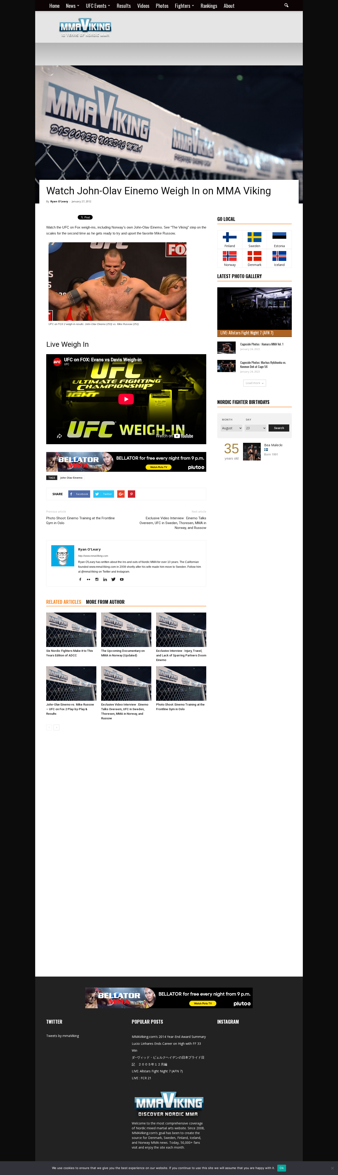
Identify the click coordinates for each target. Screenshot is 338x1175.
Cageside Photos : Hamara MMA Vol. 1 (261, 344)
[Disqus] (126, 798)
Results (124, 5)
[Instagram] (98, 580)
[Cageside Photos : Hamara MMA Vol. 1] (226, 348)
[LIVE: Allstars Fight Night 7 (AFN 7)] (254, 312)
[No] (332, 1168)
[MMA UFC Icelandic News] (279, 256)
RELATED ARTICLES (63, 601)
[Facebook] (82, 580)
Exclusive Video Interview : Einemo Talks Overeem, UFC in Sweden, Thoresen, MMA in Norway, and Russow (173, 523)
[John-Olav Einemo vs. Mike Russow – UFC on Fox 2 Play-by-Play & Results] (71, 683)
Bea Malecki (273, 445)
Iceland (279, 265)
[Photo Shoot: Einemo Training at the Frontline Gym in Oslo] (181, 683)
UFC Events (96, 5)
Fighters (182, 5)
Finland (229, 246)
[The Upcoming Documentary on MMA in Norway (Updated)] (126, 630)
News (71, 5)
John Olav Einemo (71, 477)
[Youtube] (123, 580)
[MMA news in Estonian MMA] (279, 237)
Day (248, 419)
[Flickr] (90, 580)
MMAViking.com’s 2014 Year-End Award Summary (169, 1036)
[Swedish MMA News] (229, 237)
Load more (253, 383)
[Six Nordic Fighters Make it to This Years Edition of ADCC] (71, 630)
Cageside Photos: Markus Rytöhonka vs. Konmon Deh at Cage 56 (263, 364)
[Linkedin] (107, 580)
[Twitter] (115, 580)
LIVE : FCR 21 (141, 1078)
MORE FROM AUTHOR (105, 601)
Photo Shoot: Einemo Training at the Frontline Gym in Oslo (80, 520)
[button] (286, 5)
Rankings (209, 5)
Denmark (254, 265)
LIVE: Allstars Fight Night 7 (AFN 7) (247, 333)
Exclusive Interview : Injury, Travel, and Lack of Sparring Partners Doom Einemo (181, 655)
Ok (282, 1168)
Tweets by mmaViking (62, 1036)
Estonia (279, 246)
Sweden (254, 246)
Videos (143, 5)
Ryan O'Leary (59, 201)
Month (227, 419)
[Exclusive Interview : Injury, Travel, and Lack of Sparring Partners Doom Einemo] (181, 630)
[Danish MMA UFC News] (254, 256)
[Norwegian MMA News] (229, 256)
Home (54, 5)
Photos (162, 5)
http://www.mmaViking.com (93, 555)
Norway (230, 265)
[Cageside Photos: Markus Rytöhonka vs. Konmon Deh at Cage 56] (226, 366)
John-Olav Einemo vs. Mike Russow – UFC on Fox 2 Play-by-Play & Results (70, 709)
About (229, 5)
